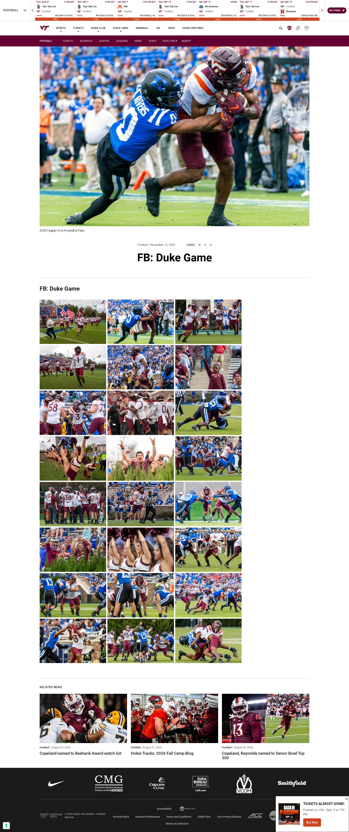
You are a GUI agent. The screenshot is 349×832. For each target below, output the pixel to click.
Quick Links (120, 28)
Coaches (122, 40)
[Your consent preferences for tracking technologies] (6, 825)
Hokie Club (98, 28)
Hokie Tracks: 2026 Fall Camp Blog (162, 709)
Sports (61, 28)
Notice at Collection (177, 779)
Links (55, 19)
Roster (104, 40)
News (138, 40)
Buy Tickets (334, 10)
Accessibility (164, 764)
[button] (32, 10)
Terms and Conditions (178, 772)
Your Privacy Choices (229, 772)
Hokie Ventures (192, 28)
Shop (171, 28)
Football (142, 245)
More (185, 40)
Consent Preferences (147, 772)
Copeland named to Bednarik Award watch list (80, 709)
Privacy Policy (121, 772)
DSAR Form (204, 772)
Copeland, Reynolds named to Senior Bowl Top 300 (263, 711)
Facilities (169, 40)
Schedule (86, 40)
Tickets (78, 28)
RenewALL (142, 28)
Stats (152, 40)
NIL (159, 28)
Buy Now (313, 823)
